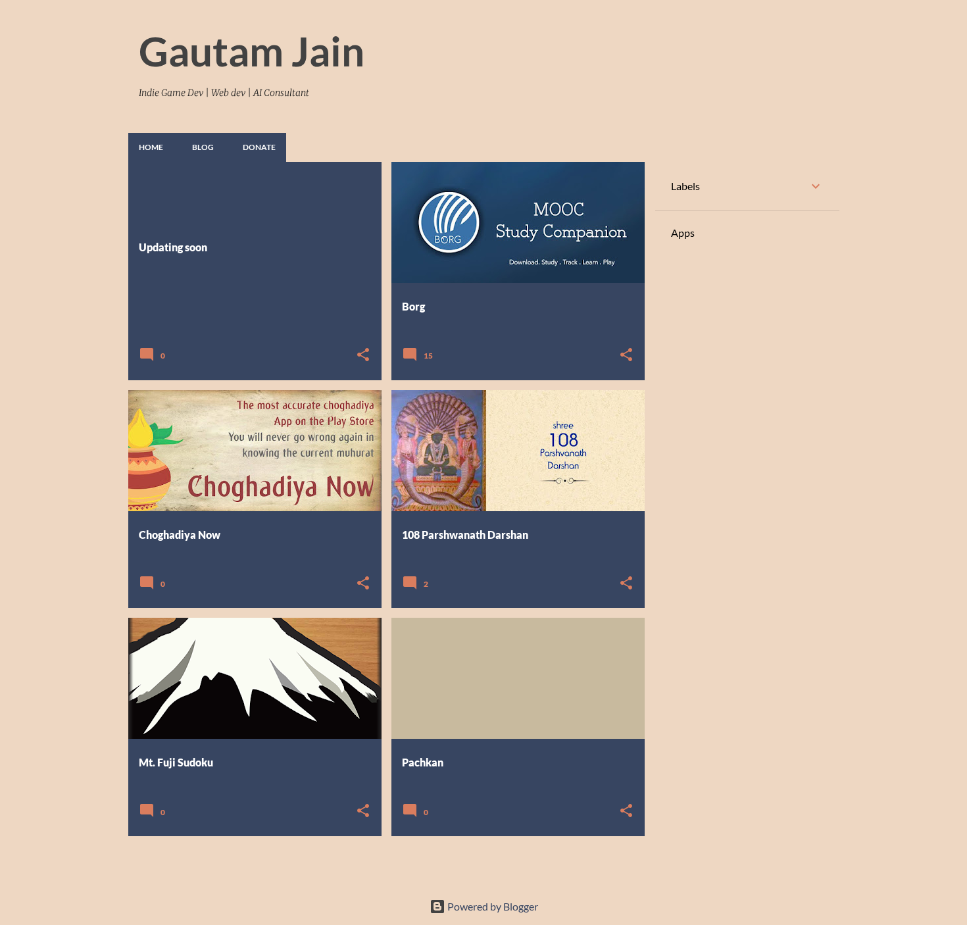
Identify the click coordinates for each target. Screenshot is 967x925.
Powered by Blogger (491, 906)
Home (151, 147)
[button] (363, 355)
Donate (259, 147)
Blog (203, 147)
